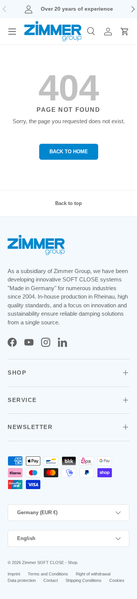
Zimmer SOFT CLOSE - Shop (49, 562)
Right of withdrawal (93, 574)
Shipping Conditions (83, 580)
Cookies (116, 580)
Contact (50, 580)
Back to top (68, 203)
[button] (124, 31)
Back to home (68, 151)
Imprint (14, 574)
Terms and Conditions (48, 574)
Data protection (22, 580)
